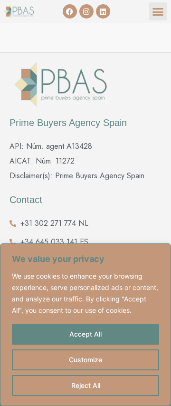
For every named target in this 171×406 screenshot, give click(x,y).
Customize (85, 360)
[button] (158, 11)
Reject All (85, 385)
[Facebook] (70, 11)
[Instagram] (86, 11)
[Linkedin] (103, 11)
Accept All (85, 334)
